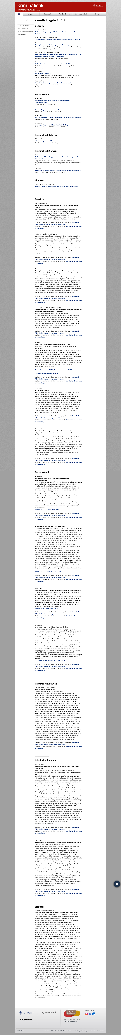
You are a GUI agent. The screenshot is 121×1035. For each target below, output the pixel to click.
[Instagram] (86, 1013)
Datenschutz (54, 1031)
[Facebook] (90, 1013)
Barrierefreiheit (94, 1031)
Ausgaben (31, 14)
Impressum (46, 1031)
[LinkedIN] (93, 1013)
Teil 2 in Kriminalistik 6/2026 (63, 370)
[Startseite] (19, 14)
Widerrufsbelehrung (68, 1031)
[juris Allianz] (72, 1010)
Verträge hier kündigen (82, 1031)
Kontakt (101, 1031)
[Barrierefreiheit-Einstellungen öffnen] (117, 884)
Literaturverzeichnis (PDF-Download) (47, 373)
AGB (60, 1031)
